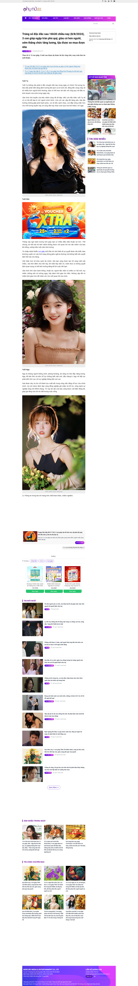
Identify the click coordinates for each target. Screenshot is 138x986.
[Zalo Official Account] (106, 1)
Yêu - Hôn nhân (33, 18)
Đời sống (45, 18)
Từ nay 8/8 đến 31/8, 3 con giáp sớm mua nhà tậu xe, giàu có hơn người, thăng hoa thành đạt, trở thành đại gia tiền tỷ (52, 67)
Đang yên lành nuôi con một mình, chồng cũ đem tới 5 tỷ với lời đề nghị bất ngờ (64, 697)
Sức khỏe (77, 18)
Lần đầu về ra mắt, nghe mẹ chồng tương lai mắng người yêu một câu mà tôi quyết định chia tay (63, 661)
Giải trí (55, 18)
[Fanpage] (103, 1)
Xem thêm (80, 542)
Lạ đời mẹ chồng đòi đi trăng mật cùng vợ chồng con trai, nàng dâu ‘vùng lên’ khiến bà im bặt (64, 623)
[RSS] (112, 1)
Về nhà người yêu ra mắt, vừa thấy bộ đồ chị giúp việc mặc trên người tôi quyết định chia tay (64, 605)
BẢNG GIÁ (89, 976)
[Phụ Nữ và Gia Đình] (32, 9)
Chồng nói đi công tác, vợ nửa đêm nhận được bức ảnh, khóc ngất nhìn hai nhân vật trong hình (63, 679)
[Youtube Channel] (109, 1)
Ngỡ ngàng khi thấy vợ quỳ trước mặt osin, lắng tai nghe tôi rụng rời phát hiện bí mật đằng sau (63, 733)
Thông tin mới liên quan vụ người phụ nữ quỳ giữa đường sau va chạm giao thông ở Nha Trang (101, 104)
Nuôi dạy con (99, 18)
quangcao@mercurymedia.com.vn (99, 974)
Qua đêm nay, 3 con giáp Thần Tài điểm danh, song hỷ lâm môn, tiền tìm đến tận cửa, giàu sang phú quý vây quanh (64, 751)
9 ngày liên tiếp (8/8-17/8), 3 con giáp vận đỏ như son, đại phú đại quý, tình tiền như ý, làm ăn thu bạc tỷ (60, 533)
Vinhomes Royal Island (95, 33)
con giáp (41, 251)
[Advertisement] (78, 9)
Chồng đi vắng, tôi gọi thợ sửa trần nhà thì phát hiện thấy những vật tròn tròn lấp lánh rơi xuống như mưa (64, 769)
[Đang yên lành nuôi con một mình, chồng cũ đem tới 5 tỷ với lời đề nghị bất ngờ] (32, 702)
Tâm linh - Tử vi (27, 51)
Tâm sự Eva (48, 627)
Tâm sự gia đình (49, 665)
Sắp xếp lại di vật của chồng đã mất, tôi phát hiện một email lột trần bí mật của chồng (64, 715)
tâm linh (34, 561)
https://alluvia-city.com (94, 36)
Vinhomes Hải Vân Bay (104, 39)
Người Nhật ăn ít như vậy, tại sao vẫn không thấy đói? (94, 122)
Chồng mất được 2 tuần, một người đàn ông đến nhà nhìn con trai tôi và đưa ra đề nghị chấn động (63, 643)
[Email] (115, 1)
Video (109, 18)
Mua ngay (35, 591)
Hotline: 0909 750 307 (49, 1)
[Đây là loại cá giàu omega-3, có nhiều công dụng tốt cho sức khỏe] (94, 133)
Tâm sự (47, 609)
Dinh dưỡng (87, 18)
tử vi (42, 561)
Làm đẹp (66, 18)
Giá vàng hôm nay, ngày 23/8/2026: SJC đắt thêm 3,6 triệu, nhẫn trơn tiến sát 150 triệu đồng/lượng (75, 844)
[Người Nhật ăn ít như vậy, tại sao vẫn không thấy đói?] (94, 113)
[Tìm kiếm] (113, 23)
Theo (73, 547)
